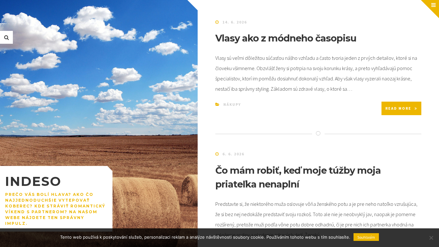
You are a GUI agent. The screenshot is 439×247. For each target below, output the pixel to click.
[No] (431, 237)
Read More (398, 108)
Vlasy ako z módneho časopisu (285, 38)
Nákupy (232, 104)
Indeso (33, 181)
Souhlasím (366, 237)
